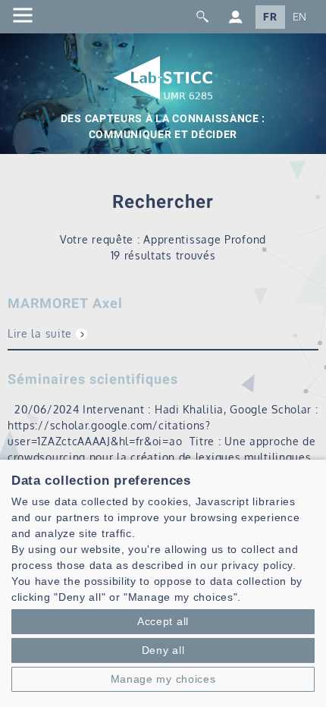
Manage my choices (163, 679)
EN (300, 17)
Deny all (163, 650)
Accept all (163, 621)
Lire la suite (40, 333)
